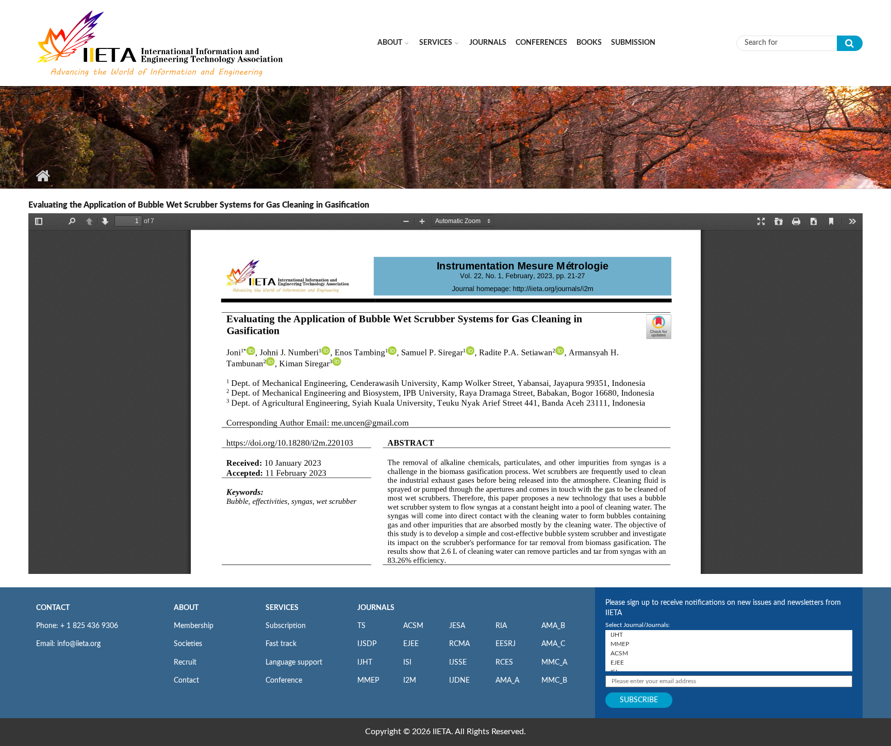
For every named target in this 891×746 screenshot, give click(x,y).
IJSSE (458, 662)
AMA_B (553, 626)
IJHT (364, 662)
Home (42, 176)
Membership (193, 626)
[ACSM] (728, 653)
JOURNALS (375, 608)
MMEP (368, 680)
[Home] (160, 43)
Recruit (185, 662)
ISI (407, 662)
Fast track (281, 644)
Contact (186, 680)
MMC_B (554, 680)
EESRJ (506, 644)
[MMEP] (728, 644)
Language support (294, 662)
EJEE (411, 644)
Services (435, 42)
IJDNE (459, 680)
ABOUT (186, 608)
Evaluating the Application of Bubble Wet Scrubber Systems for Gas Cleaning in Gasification (198, 205)
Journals (487, 42)
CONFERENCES (541, 42)
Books (589, 42)
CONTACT (53, 608)
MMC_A (554, 662)
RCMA (459, 644)
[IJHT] (728, 634)
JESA (457, 626)
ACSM (413, 626)
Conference (284, 680)
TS (361, 626)
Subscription (286, 626)
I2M (409, 680)
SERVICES (282, 608)
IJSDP (366, 644)
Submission (633, 42)
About (389, 42)
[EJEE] (728, 662)
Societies (188, 644)
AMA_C (553, 644)
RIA (501, 626)
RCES (504, 662)
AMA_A (507, 680)
